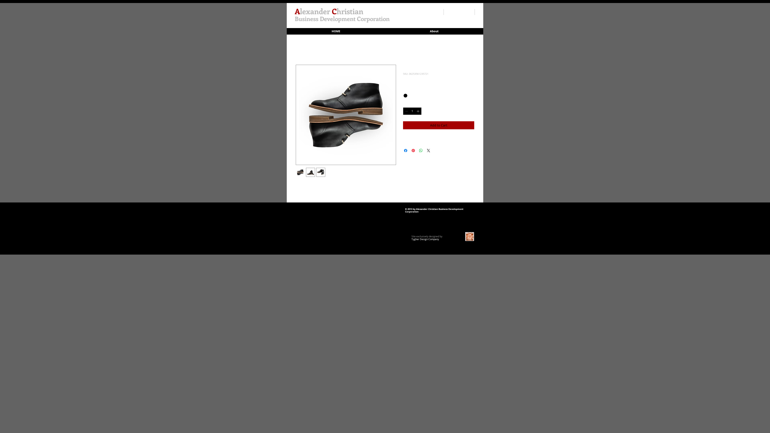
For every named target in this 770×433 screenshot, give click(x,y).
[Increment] (418, 111)
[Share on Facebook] (405, 150)
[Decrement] (406, 111)
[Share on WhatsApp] (420, 150)
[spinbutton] (412, 111)
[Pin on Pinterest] (413, 150)
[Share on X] (428, 150)
